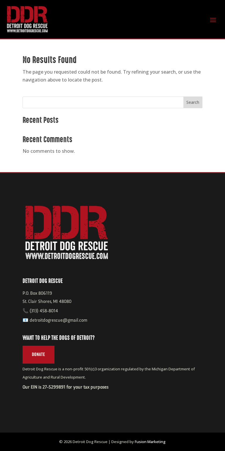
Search (192, 102)
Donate (38, 354)
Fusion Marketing (150, 441)
